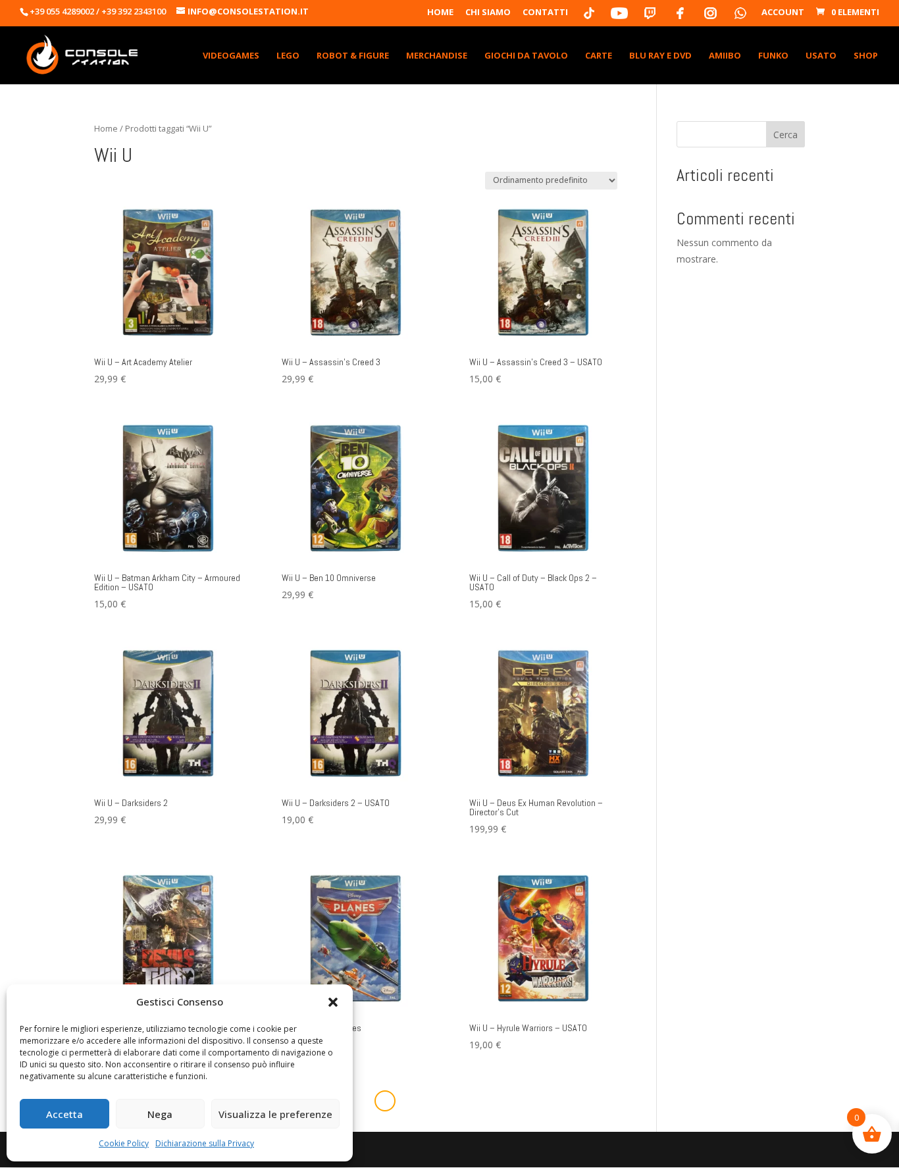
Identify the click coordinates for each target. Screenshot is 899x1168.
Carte (598, 56)
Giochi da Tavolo (526, 56)
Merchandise (436, 56)
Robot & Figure (353, 56)
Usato (821, 56)
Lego (287, 56)
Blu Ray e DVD (660, 56)
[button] (333, 1002)
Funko (773, 56)
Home (440, 13)
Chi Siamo (488, 13)
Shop (866, 56)
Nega (159, 1114)
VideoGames (231, 56)
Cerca (785, 134)
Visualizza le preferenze (275, 1114)
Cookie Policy (124, 1143)
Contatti (545, 13)
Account (782, 13)
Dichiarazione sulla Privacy (204, 1143)
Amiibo (725, 56)
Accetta (64, 1114)
